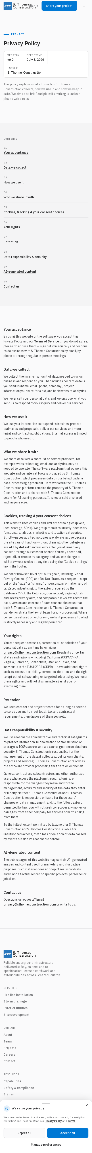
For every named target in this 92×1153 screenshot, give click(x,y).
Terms (71, 1121)
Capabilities (12, 1081)
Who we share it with (19, 197)
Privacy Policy (53, 1121)
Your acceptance (16, 153)
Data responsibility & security (25, 257)
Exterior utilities (15, 1008)
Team (8, 1041)
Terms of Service (46, 341)
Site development (16, 1015)
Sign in (33, 6)
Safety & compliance (19, 1088)
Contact (9, 1061)
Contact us (11, 286)
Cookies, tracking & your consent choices (34, 212)
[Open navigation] (83, 6)
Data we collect (15, 167)
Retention (11, 242)
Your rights (12, 227)
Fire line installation (18, 995)
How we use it (14, 182)
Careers (9, 1054)
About (8, 1035)
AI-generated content (20, 272)
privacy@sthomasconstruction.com (30, 652)
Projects (10, 1048)
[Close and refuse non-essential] (87, 1105)
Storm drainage (15, 1001)
